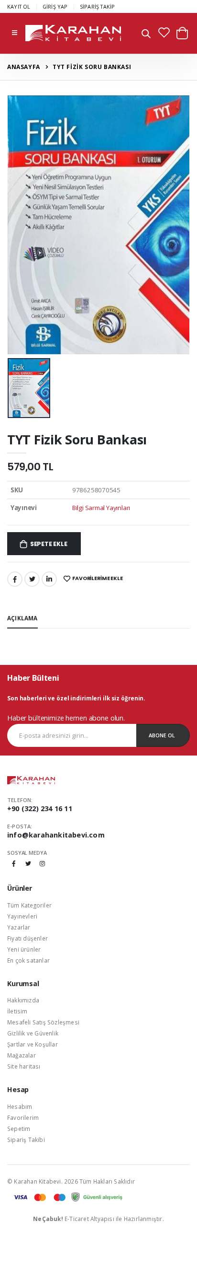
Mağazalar (21, 1055)
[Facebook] (14, 579)
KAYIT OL (19, 6)
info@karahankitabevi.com (56, 834)
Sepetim (18, 1128)
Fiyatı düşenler (27, 938)
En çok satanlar (28, 960)
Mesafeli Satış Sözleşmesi (43, 1022)
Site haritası (24, 1066)
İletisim (17, 1011)
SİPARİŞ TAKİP (97, 6)
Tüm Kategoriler (29, 905)
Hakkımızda (23, 1000)
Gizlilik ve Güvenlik (32, 1033)
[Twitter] (32, 579)
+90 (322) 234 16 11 (39, 808)
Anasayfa (23, 67)
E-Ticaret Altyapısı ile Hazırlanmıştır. (98, 1218)
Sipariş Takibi (26, 1139)
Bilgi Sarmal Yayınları (101, 507)
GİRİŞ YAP (55, 6)
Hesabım (19, 1106)
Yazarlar (19, 927)
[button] (146, 35)
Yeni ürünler (24, 949)
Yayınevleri (22, 916)
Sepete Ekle (48, 544)
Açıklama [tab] (22, 618)
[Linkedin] (49, 579)
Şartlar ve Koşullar (32, 1044)
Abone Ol (162, 735)
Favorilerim (23, 1117)
